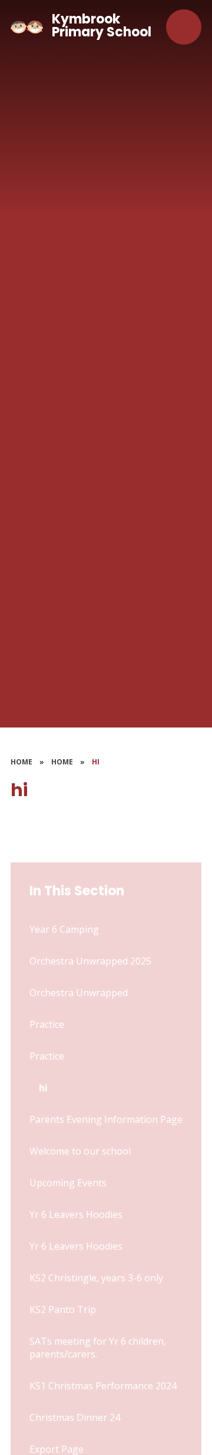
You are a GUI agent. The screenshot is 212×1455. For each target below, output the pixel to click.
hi (96, 762)
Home (21, 762)
